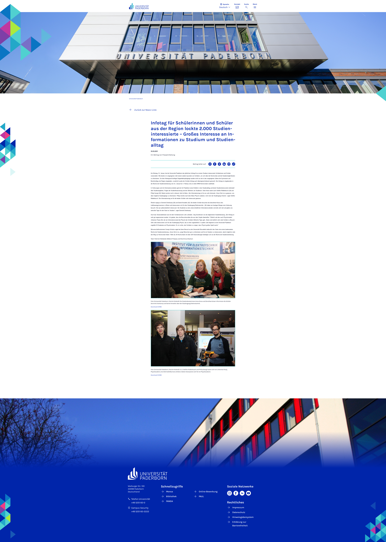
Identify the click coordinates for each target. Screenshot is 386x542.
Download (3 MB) (156, 307)
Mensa (169, 491)
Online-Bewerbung (208, 491)
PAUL (201, 496)
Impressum (238, 507)
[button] (225, 6)
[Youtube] (248, 493)
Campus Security (139, 508)
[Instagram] (229, 493)
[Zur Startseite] (139, 6)
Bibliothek (171, 496)
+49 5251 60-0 (138, 502)
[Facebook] (235, 493)
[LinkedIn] (242, 493)
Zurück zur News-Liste (145, 110)
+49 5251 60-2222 (140, 511)
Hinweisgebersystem (243, 517)
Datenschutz (238, 512)
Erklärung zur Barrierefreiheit (240, 524)
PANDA (169, 501)
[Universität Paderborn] (193, 473)
